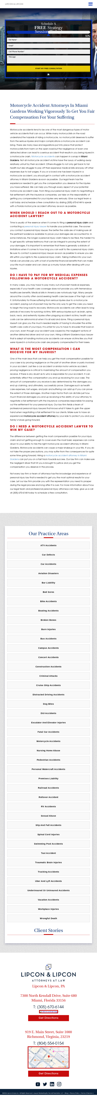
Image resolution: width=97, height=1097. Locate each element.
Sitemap (5, 1096)
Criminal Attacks (48, 676)
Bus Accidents (48, 638)
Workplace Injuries (48, 909)
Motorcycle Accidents (48, 741)
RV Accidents (48, 806)
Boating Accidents (48, 611)
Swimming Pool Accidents (48, 844)
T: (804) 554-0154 (48, 1043)
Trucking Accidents (48, 872)
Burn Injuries (48, 629)
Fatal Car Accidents (48, 732)
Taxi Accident (48, 853)
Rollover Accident (48, 797)
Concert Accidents (48, 657)
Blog (66, 1093)
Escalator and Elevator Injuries (48, 722)
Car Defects (48, 555)
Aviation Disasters (48, 573)
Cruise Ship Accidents (48, 685)
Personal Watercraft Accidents (48, 769)
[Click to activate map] (48, 1012)
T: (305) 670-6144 (48, 1006)
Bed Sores (48, 592)
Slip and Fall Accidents (48, 825)
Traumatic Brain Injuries (48, 862)
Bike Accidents (48, 601)
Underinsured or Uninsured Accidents (48, 890)
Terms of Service (87, 1093)
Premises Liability (48, 778)
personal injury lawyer (35, 226)
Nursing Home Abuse (48, 750)
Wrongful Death (48, 918)
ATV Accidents (48, 545)
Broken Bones (48, 620)
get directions (48, 1017)
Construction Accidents (48, 666)
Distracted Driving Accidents (48, 694)
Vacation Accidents (48, 900)
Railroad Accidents (48, 788)
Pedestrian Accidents (48, 760)
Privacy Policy (74, 1093)
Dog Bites (48, 704)
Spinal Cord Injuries (48, 834)
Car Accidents (48, 564)
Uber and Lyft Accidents (48, 881)
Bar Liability (48, 583)
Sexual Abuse (48, 816)
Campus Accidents (48, 648)
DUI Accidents (48, 713)
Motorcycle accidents (43, 156)
